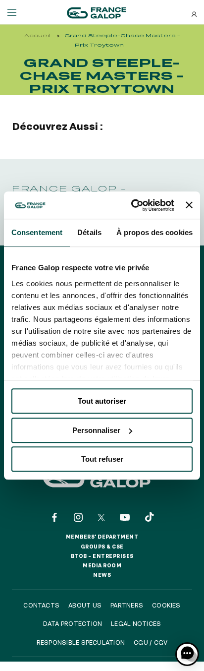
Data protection (72, 623)
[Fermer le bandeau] (189, 205)
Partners (126, 605)
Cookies (166, 605)
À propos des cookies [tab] (154, 232)
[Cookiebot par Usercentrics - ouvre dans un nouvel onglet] (132, 205)
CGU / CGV (150, 642)
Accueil (37, 35)
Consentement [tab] (36, 232)
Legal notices (136, 623)
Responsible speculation (81, 642)
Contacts (41, 605)
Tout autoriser (102, 401)
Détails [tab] (89, 232)
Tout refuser (102, 459)
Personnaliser (96, 430)
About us (85, 605)
